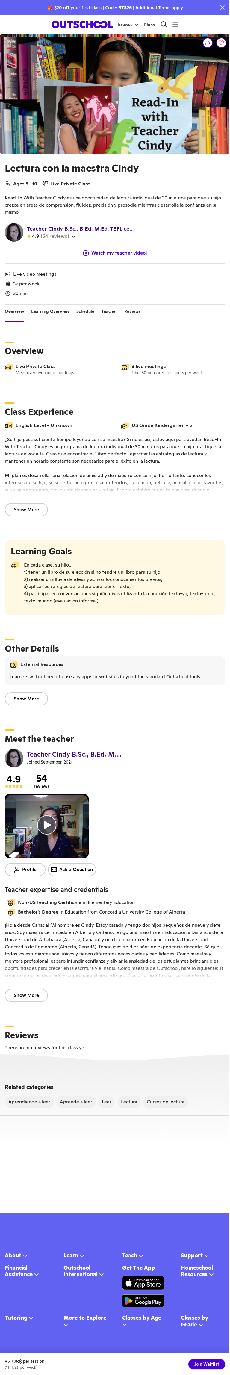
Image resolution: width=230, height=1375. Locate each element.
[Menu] (175, 24)
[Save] (221, 43)
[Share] (208, 43)
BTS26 (125, 7)
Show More (26, 509)
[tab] (14, 312)
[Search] (164, 24)
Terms (164, 7)
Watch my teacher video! (119, 253)
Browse (125, 24)
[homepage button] (82, 24)
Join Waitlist (206, 1364)
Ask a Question (76, 869)
